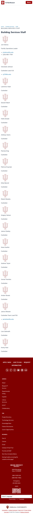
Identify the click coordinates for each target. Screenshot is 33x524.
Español (4, 397)
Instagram (14, 370)
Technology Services (8, 420)
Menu (29, 2)
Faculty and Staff (6, 451)
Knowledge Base (6, 423)
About (3, 383)
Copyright (6, 512)
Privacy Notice (27, 510)
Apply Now (7, 362)
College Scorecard (13, 510)
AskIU (16, 486)
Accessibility (5, 510)
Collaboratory (6, 408)
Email (3, 444)
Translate (21, 499)
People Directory (6, 417)
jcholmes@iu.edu (8, 52)
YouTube (18, 370)
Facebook (10, 370)
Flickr (25, 370)
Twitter (7, 370)
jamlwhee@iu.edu (8, 319)
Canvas (4, 441)
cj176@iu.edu (7, 74)
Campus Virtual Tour (7, 448)
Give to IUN (17, 362)
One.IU (4, 438)
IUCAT (4, 405)
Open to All (20, 510)
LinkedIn (22, 370)
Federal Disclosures (7, 426)
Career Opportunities (8, 429)
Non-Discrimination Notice (9, 454)
